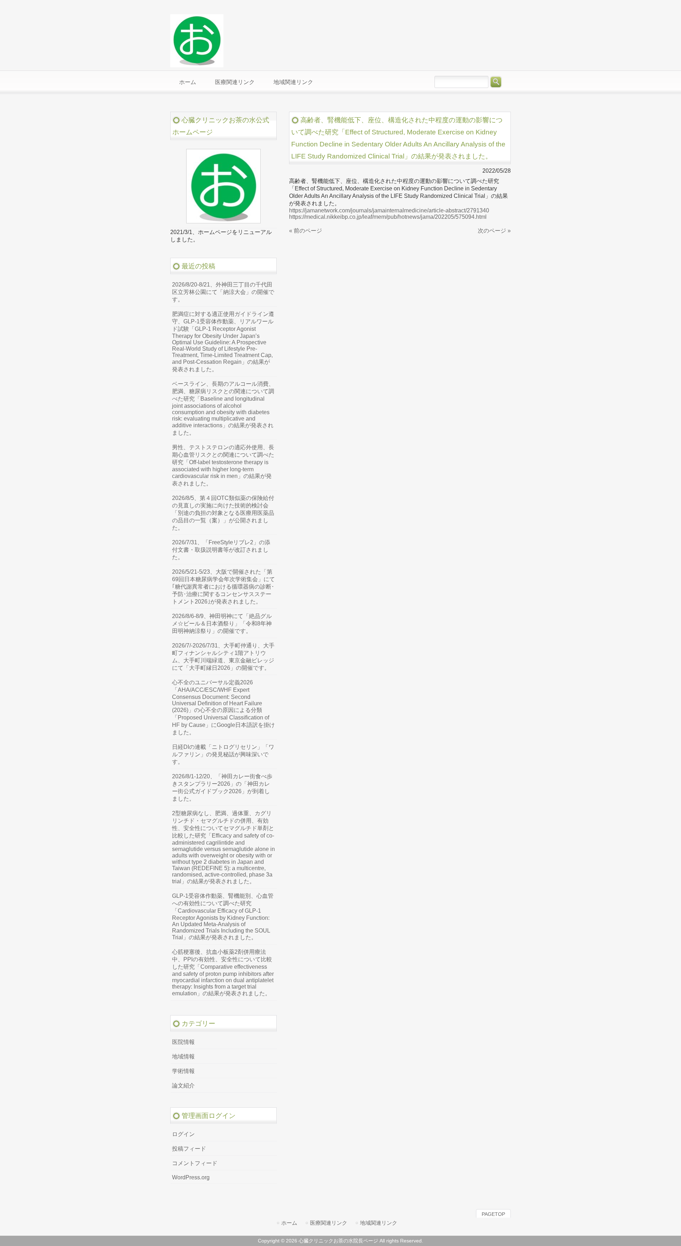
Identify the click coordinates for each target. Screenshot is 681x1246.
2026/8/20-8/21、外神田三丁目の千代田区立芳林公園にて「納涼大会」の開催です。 (223, 292)
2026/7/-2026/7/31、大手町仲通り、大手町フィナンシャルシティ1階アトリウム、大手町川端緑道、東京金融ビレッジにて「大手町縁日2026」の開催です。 (223, 657)
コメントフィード (194, 1163)
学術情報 (183, 1071)
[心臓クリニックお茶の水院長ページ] (196, 64)
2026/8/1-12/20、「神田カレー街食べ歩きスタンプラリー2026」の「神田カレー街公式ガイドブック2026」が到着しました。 (222, 787)
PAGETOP (493, 1214)
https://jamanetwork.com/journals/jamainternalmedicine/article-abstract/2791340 (389, 210)
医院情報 (183, 1042)
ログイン (183, 1134)
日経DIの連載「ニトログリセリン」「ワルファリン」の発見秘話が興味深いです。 (223, 754)
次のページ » (494, 231)
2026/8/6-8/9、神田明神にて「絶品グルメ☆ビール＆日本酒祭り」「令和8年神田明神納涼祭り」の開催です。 (222, 623)
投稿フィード (189, 1149)
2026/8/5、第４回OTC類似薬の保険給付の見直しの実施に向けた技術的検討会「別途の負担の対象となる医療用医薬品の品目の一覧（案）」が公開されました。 (223, 513)
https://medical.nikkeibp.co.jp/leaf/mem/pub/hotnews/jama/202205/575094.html (388, 217)
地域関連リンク (378, 1223)
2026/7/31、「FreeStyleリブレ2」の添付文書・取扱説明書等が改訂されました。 (221, 549)
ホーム (289, 1223)
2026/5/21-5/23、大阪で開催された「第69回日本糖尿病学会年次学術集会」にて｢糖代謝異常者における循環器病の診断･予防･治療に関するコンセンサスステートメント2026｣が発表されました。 (223, 587)
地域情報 (183, 1056)
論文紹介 (183, 1086)
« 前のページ (305, 231)
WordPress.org (191, 1177)
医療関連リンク (328, 1223)
